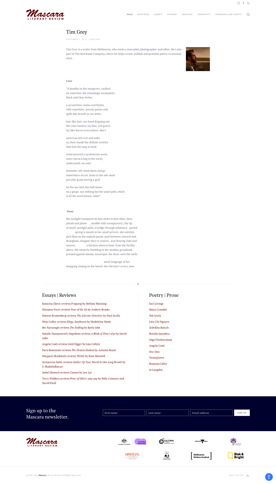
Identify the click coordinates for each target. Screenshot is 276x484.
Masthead (143, 14)
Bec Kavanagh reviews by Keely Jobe (71, 327)
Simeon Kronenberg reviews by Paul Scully (81, 315)
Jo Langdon (156, 370)
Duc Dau (154, 351)
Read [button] (130, 14)
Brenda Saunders (159, 333)
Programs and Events (229, 14)
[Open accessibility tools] (269, 477)
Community (204, 14)
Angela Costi (157, 345)
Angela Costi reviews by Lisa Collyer (71, 344)
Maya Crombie (158, 309)
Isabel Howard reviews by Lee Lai (67, 372)
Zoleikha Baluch (159, 327)
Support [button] (172, 14)
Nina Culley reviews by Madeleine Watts (76, 321)
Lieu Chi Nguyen (159, 321)
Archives (187, 14)
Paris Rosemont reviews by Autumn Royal (79, 350)
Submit (158, 14)
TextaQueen (156, 357)
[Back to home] (45, 14)
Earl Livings (156, 303)
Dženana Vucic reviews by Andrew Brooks (76, 309)
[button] (248, 14)
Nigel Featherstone (160, 340)
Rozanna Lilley (158, 363)
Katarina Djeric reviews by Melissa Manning (74, 303)
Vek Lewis (155, 315)
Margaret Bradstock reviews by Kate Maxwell (73, 356)
